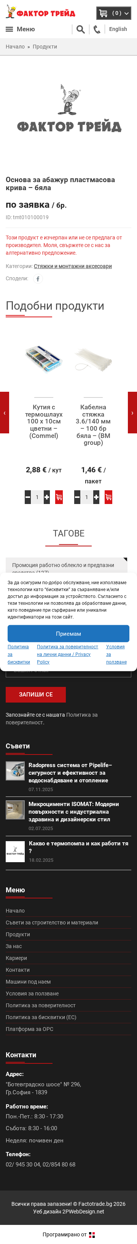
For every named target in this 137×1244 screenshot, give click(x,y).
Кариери (16, 958)
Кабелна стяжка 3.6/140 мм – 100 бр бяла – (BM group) (93, 425)
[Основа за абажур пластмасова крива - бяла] (68, 115)
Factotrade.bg (95, 1204)
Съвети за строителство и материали (52, 922)
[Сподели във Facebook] (38, 279)
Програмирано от (65, 1234)
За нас (14, 946)
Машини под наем (28, 982)
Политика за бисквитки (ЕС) (41, 1017)
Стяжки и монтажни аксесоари (73, 266)
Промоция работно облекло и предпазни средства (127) (63, 569)
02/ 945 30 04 (23, 1164)
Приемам (68, 633)
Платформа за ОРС (29, 1029)
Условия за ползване (32, 993)
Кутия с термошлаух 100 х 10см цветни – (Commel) (44, 421)
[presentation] (4, 412)
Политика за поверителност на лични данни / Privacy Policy (67, 654)
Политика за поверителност (41, 1005)
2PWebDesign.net (83, 1211)
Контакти (18, 970)
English (118, 29)
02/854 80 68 (59, 1164)
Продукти (18, 934)
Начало (15, 911)
